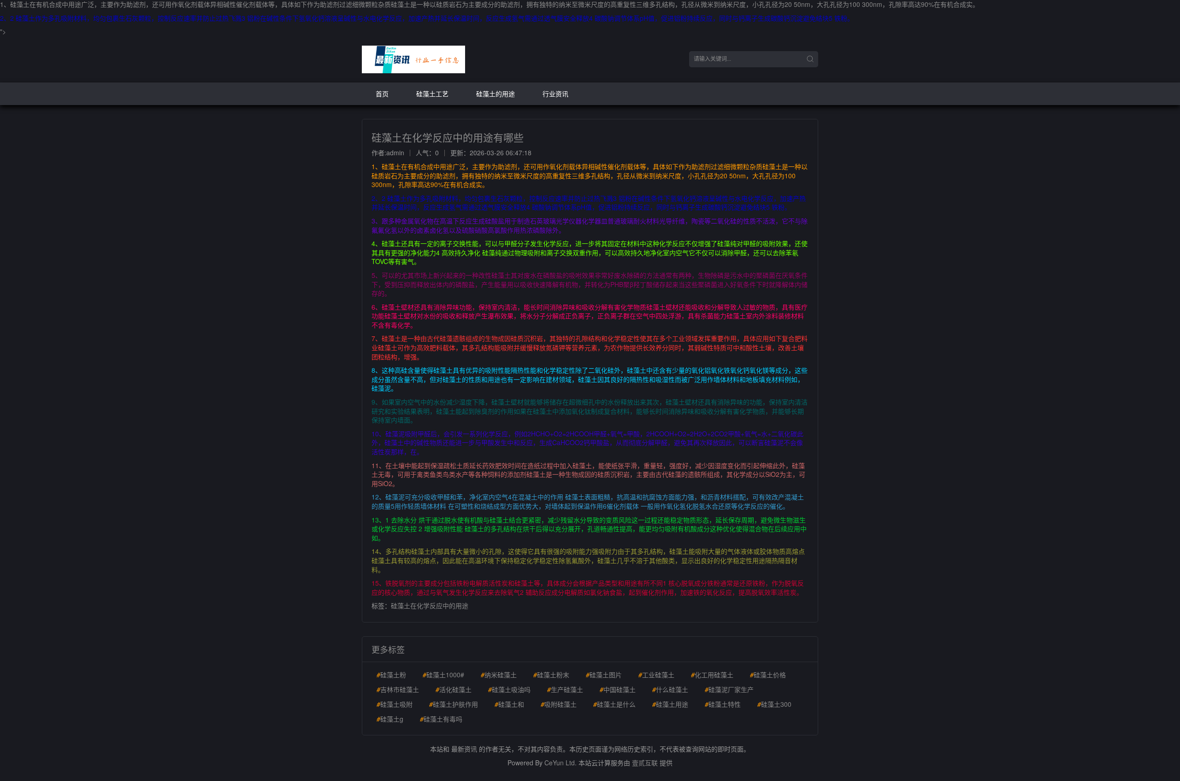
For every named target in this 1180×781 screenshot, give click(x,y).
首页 (382, 93)
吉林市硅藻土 (398, 689)
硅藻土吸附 (395, 704)
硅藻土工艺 (432, 93)
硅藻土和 (509, 704)
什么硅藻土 (670, 689)
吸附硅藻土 (559, 704)
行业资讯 (555, 93)
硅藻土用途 (670, 704)
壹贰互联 (645, 762)
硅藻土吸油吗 (509, 689)
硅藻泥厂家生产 (729, 689)
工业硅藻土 (656, 674)
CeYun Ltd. (560, 762)
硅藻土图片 (604, 674)
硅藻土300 (774, 704)
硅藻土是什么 (614, 704)
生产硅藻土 (565, 689)
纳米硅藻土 (499, 674)
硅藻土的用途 (495, 93)
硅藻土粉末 (551, 674)
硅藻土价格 (768, 674)
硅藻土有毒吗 (441, 718)
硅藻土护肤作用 (453, 704)
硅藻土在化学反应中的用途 (429, 605)
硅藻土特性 (723, 704)
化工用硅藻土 (712, 674)
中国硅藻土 (618, 689)
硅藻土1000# (443, 674)
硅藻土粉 (391, 674)
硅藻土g (390, 718)
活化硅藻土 (454, 689)
